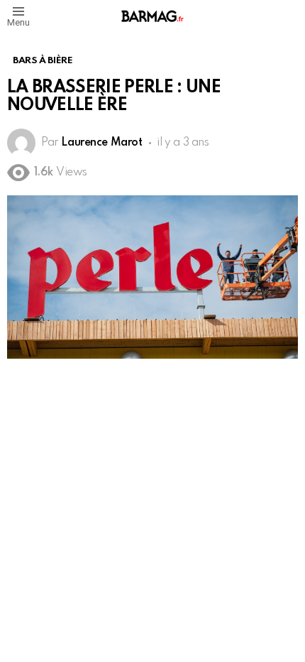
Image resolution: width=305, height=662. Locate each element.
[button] (18, 16)
